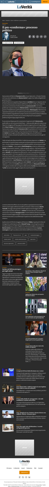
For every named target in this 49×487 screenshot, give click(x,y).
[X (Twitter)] (23, 477)
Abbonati (45, 1)
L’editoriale (16, 468)
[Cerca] (5, 2)
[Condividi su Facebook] (29, 36)
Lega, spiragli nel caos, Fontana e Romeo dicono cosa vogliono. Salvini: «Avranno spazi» (31, 413)
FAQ (35, 468)
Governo (8, 20)
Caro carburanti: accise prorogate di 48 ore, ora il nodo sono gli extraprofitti (35, 317)
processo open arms (9, 243)
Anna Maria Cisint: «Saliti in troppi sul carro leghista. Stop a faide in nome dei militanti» (31, 387)
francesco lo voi (17, 235)
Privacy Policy (39, 484)
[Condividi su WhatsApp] (37, 36)
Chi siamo (9, 468)
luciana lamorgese (35, 235)
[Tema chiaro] (24, 2)
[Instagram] (26, 477)
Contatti (40, 468)
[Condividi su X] (33, 36)
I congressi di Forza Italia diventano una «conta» (30, 371)
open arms (32, 239)
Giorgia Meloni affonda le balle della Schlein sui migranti (34, 346)
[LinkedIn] (29, 477)
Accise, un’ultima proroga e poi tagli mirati (11, 270)
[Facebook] (20, 477)
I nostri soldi (28, 314)
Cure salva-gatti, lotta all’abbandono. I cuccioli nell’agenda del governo (29, 427)
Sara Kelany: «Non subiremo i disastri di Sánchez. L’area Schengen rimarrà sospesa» (35, 272)
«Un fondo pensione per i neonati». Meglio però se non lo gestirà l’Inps (34, 339)
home (3, 20)
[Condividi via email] (41, 36)
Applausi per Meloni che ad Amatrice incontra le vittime (34, 295)
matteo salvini (7, 239)
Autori (23, 468)
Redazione (29, 468)
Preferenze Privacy (15, 486)
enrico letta (6, 235)
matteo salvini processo (20, 239)
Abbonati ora (24, 472)
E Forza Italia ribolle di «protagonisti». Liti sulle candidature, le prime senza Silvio (29, 399)
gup (26, 235)
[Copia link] (45, 36)
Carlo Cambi (14, 37)
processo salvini (21, 243)
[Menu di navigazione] (2, 2)
